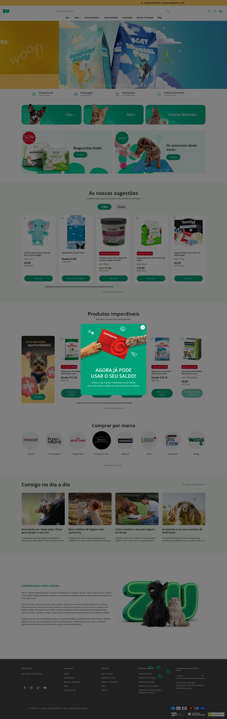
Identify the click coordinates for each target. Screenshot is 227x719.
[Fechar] (143, 327)
